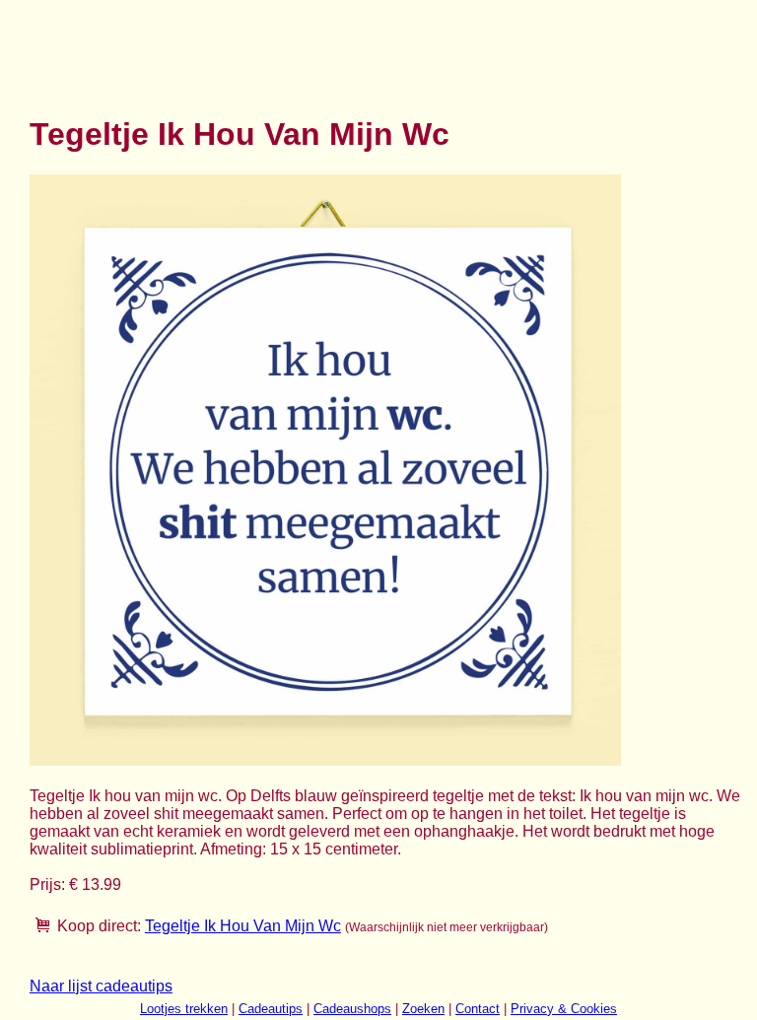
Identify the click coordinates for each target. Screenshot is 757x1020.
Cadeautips (271, 1008)
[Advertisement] (388, 47)
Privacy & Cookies (564, 1008)
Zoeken (423, 1008)
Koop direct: (99, 926)
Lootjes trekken (184, 1008)
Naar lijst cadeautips (101, 986)
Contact (477, 1008)
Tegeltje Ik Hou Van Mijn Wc (243, 926)
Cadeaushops (352, 1008)
